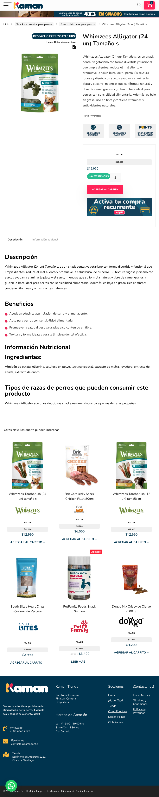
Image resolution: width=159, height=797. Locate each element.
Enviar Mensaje (142, 695)
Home (112, 695)
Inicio (6, 24)
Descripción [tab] (15, 239)
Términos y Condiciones (140, 702)
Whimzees (95, 115)
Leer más (79, 662)
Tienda (112, 706)
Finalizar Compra (66, 698)
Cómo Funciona (117, 711)
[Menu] (7, 5)
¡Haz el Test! (115, 700)
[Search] (139, 5)
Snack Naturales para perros (78, 24)
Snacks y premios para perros (34, 24)
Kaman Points (116, 717)
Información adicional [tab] (45, 239)
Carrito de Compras (67, 695)
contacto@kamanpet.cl (24, 744)
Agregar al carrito (105, 189)
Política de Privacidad (139, 711)
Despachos (62, 702)
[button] (74, 47)
